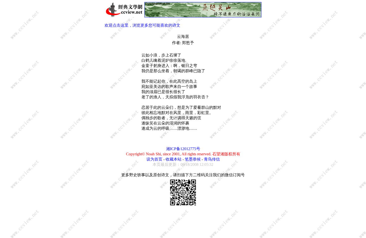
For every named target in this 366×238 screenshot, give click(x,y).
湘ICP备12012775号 (183, 149)
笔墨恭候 (193, 159)
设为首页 (154, 159)
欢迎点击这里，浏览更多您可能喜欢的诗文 (142, 25)
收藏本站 (174, 159)
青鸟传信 (212, 159)
